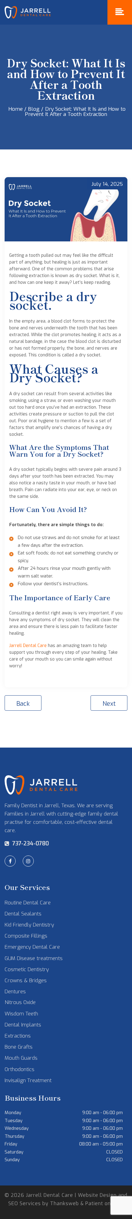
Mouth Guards (21, 1058)
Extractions (18, 1035)
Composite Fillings (26, 935)
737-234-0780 (30, 843)
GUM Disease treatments (34, 958)
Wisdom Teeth (21, 1013)
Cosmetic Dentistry (27, 969)
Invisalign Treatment (28, 1080)
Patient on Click (104, 1203)
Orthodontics (19, 1069)
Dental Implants (23, 1024)
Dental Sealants (23, 913)
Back (23, 704)
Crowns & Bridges (26, 980)
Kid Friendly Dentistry (29, 924)
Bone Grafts (19, 1046)
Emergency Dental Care (32, 947)
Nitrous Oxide (20, 1002)
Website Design (97, 1195)
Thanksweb (64, 1203)
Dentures (15, 991)
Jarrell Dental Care (28, 646)
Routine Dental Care (28, 902)
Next (109, 704)
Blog (34, 109)
